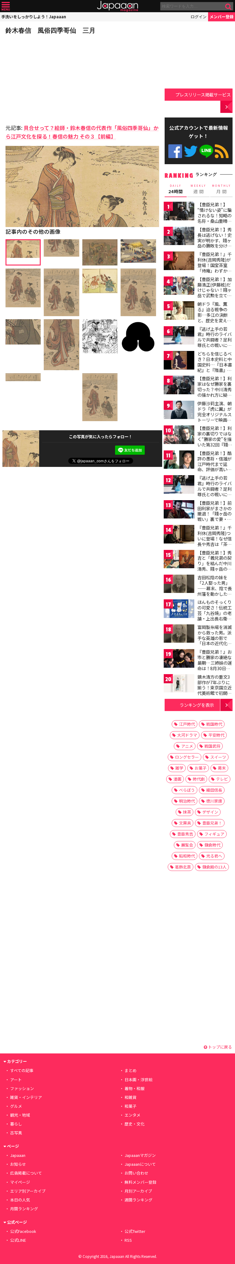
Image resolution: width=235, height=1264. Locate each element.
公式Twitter (191, 151)
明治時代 (187, 801)
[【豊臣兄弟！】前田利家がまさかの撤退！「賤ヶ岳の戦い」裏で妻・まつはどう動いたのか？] (179, 510)
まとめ (130, 1070)
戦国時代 (214, 724)
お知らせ (18, 1164)
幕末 (222, 768)
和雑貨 (130, 1097)
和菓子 (130, 1106)
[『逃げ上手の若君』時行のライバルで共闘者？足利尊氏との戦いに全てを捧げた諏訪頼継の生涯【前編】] (179, 336)
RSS (222, 151)
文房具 (185, 823)
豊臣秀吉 (185, 834)
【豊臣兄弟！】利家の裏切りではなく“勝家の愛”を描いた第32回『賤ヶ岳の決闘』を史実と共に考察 (214, 441)
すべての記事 (21, 1070)
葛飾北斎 (183, 867)
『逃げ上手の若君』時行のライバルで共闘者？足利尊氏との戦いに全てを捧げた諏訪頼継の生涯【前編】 (214, 342)
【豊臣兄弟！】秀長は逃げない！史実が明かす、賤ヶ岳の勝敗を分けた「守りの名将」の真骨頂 (214, 243)
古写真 (16, 1133)
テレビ (222, 779)
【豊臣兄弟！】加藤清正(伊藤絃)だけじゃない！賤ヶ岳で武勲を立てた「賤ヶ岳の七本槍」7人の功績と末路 (214, 295)
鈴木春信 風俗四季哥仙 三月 (50, 30)
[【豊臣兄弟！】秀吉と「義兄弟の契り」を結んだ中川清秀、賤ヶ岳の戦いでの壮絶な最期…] (179, 560)
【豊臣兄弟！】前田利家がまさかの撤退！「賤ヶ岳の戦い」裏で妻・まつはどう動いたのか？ (214, 516)
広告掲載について (26, 1173)
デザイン (210, 812)
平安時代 (216, 735)
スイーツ (218, 757)
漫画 (177, 779)
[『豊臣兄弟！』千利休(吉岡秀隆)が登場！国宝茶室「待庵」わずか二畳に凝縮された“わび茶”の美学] (179, 261)
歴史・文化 (134, 1124)
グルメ (16, 1106)
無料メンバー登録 (140, 1182)
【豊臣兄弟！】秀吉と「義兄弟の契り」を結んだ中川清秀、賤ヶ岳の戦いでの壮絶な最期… (214, 566)
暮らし (16, 1124)
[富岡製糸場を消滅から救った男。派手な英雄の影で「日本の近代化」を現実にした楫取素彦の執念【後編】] (179, 634)
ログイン (199, 17)
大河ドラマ (187, 735)
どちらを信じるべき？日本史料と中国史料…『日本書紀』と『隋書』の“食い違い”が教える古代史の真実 (214, 367)
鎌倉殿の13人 (214, 867)
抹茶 (187, 812)
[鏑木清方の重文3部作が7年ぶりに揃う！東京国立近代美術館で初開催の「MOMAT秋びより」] (179, 684)
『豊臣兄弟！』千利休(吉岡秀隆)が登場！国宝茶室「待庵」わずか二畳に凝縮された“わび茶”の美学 (214, 267)
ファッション (22, 1088)
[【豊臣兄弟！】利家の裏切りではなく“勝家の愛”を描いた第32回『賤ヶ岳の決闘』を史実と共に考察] (179, 435)
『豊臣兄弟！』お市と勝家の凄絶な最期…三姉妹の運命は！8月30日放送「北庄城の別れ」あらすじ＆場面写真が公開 (214, 668)
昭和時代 (187, 856)
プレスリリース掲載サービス (203, 94)
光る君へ (214, 856)
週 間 (198, 189)
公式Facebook (175, 151)
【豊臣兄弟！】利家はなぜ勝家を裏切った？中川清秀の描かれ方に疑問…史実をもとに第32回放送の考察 (214, 392)
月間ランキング (24, 1209)
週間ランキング (138, 1200)
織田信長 (214, 790)
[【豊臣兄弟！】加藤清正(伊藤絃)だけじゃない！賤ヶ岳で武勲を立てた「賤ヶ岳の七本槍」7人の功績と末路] (179, 286)
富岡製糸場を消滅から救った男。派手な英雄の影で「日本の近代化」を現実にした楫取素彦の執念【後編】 (214, 643)
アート (16, 1079)
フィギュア (214, 834)
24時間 (175, 189)
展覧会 (187, 845)
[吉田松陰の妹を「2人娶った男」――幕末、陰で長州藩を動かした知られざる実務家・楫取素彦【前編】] (179, 585)
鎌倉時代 (212, 845)
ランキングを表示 (197, 705)
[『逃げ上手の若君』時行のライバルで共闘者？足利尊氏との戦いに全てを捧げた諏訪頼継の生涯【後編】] (179, 485)
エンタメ (132, 1115)
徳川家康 (214, 801)
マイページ (20, 1182)
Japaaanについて (140, 1164)
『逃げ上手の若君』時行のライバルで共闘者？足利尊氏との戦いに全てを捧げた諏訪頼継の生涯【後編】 (214, 491)
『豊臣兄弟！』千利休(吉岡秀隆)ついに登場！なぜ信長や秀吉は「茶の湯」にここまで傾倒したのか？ (214, 541)
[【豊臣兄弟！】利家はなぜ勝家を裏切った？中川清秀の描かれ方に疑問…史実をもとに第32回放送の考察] (179, 386)
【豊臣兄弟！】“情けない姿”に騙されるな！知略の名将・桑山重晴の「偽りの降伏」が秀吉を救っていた (214, 218)
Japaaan (117, 6)
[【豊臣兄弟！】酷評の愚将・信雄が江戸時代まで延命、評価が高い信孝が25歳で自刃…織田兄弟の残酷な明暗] (179, 460)
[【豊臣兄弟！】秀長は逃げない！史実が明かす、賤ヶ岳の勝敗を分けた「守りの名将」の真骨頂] (179, 237)
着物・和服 (134, 1088)
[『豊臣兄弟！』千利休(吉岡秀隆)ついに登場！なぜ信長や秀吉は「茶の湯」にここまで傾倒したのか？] (179, 535)
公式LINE (206, 151)
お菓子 (201, 768)
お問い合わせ (136, 1173)
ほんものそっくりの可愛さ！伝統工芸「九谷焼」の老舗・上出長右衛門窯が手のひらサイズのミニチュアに (214, 615)
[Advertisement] (48, 77)
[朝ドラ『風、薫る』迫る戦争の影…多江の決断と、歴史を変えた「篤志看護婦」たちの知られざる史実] (179, 311)
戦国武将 (212, 746)
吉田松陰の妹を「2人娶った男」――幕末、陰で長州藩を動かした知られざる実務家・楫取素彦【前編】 (214, 591)
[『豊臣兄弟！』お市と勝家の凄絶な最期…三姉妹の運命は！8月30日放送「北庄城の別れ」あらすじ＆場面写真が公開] (179, 659)
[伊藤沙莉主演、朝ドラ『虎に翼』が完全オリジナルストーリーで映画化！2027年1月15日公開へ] (179, 411)
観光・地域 (20, 1115)
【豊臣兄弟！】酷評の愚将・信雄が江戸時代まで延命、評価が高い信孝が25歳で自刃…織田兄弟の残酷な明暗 (215, 469)
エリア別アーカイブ (28, 1191)
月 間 (221, 189)
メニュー (6, 6)
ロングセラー (187, 757)
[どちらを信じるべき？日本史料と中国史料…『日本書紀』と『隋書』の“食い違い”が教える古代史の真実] (179, 361)
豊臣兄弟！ (212, 823)
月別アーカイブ (138, 1191)
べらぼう (187, 790)
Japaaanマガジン (140, 1155)
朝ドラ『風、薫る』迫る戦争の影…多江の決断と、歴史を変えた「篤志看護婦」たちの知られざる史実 (214, 320)
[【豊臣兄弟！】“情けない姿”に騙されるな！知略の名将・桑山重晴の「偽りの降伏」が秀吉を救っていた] (179, 212)
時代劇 (199, 779)
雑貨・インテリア (26, 1097)
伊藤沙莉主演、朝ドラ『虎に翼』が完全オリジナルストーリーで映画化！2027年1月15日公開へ (214, 417)
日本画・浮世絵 (138, 1079)
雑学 (179, 768)
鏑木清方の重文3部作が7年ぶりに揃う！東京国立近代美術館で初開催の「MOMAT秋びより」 (214, 690)
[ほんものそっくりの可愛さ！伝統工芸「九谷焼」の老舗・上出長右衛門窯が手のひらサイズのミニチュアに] (179, 609)
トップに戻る (219, 1047)
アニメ (187, 746)
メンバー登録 (221, 17)
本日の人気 (20, 1200)
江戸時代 (187, 724)
